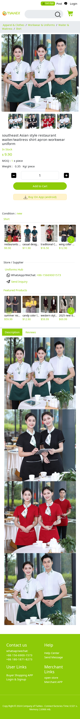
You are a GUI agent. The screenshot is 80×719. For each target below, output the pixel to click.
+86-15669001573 (49, 275)
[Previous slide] (9, 239)
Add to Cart (40, 186)
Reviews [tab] (30, 332)
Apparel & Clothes (13, 25)
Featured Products (15, 290)
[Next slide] (71, 239)
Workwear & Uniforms (41, 25)
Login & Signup (16, 679)
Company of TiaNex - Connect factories (42, 706)
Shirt (18, 28)
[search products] (57, 14)
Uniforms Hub (14, 269)
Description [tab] (12, 332)
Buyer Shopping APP (19, 675)
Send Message (53, 657)
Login (73, 3)
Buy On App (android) (42, 197)
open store (51, 677)
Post (59, 3)
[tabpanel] (40, 483)
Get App (49, 3)
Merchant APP (53, 682)
